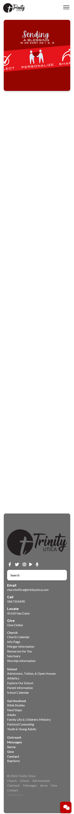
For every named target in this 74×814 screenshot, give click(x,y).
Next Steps (14, 710)
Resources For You (19, 651)
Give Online (15, 625)
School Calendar (18, 692)
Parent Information (20, 688)
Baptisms (13, 761)
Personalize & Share (37, 196)
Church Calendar (18, 637)
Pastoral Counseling (20, 724)
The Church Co (15, 794)
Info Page (13, 641)
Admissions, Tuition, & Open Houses (31, 673)
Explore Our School (20, 683)
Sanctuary (14, 656)
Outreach (14, 737)
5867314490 (16, 601)
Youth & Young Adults (21, 729)
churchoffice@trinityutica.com (28, 589)
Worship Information (21, 661)
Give (10, 751)
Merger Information (20, 646)
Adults (11, 715)
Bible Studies (16, 705)
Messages (14, 742)
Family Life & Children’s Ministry (29, 719)
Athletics (13, 678)
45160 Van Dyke (18, 613)
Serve (11, 747)
